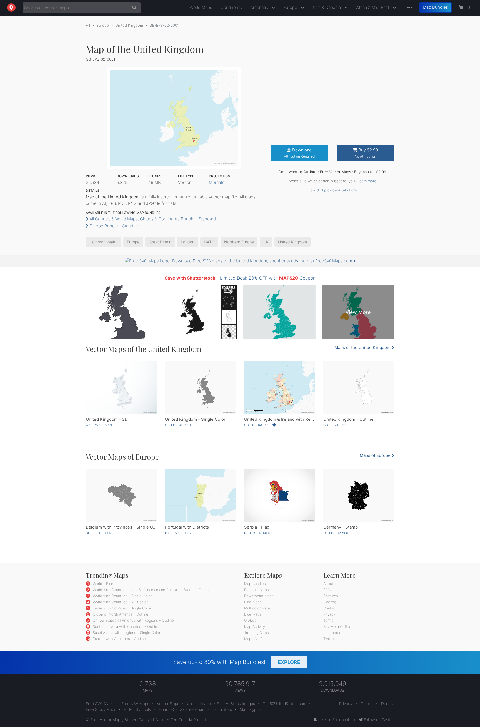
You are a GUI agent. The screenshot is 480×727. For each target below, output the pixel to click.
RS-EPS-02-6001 (257, 533)
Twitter (329, 638)
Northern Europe (239, 242)
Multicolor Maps (257, 608)
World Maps (201, 7)
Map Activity (254, 626)
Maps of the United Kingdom (363, 347)
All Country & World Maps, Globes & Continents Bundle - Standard (152, 218)
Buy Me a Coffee (337, 626)
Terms (328, 620)
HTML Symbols (137, 709)
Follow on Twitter (378, 719)
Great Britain (160, 242)
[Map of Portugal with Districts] (200, 495)
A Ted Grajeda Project (186, 719)
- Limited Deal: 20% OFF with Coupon (240, 278)
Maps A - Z (253, 638)
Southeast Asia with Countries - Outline (125, 626)
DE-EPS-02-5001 (336, 533)
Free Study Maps (101, 709)
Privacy (329, 614)
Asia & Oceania (327, 7)
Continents (231, 7)
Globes (250, 620)
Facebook (331, 632)
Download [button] (299, 153)
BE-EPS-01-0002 (99, 533)
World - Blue (102, 583)
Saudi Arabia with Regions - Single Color (126, 632)
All (88, 25)
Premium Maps (256, 589)
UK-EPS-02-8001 (99, 425)
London (187, 242)
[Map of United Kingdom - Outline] (358, 387)
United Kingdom (129, 25)
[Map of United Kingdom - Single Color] (200, 387)
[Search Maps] (133, 7)
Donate (387, 703)
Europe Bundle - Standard (113, 225)
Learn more (367, 181)
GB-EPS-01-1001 (336, 425)
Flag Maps (253, 602)
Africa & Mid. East (373, 7)
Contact (330, 608)
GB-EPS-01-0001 (178, 425)
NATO (209, 242)
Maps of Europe (376, 455)
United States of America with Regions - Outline (133, 620)
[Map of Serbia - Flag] (279, 495)
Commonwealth (103, 242)
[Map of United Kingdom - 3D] (121, 387)
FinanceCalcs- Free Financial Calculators (195, 709)
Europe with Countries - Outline (119, 638)
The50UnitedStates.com (284, 703)
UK (266, 242)
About (328, 583)
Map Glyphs (250, 709)
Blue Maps (253, 614)
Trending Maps (256, 632)
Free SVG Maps (100, 703)
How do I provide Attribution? (332, 190)
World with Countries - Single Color (122, 596)
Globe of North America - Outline (120, 614)
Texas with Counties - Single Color (121, 608)
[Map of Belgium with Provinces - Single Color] (121, 495)
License (329, 602)
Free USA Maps (135, 703)
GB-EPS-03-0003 (258, 425)
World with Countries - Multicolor (120, 602)
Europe (290, 7)
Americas (259, 7)
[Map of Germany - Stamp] (358, 495)
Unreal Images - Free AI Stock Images (221, 703)
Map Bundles (435, 7)
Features (330, 596)
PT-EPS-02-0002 (178, 533)
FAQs (327, 589)
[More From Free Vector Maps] (408, 8)
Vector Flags (168, 703)
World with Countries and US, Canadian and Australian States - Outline (151, 589)
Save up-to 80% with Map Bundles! (236, 662)
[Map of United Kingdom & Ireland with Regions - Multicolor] (279, 387)
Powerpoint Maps (259, 596)
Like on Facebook (334, 719)
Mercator (217, 182)
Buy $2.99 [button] (366, 153)
